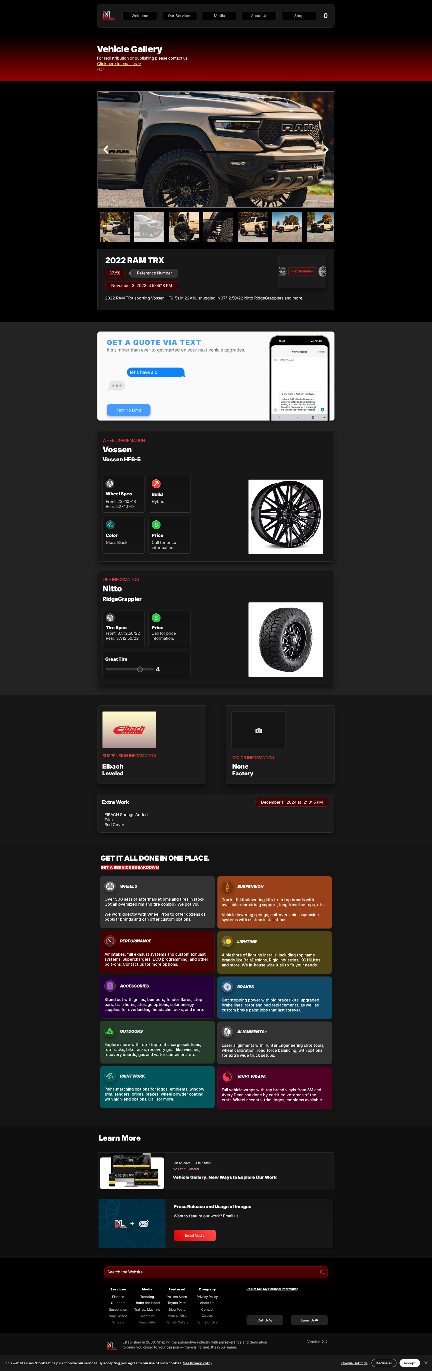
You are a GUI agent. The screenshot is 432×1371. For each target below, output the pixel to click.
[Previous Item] (105, 149)
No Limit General (186, 1169)
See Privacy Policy (197, 1363)
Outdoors (118, 1303)
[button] (179, 15)
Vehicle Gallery (129, 49)
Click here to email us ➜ (119, 63)
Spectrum (147, 1316)
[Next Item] (326, 149)
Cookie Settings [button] (354, 1363)
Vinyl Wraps (118, 1316)
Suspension (118, 1309)
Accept (410, 1363)
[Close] (426, 1363)
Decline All (384, 1363)
